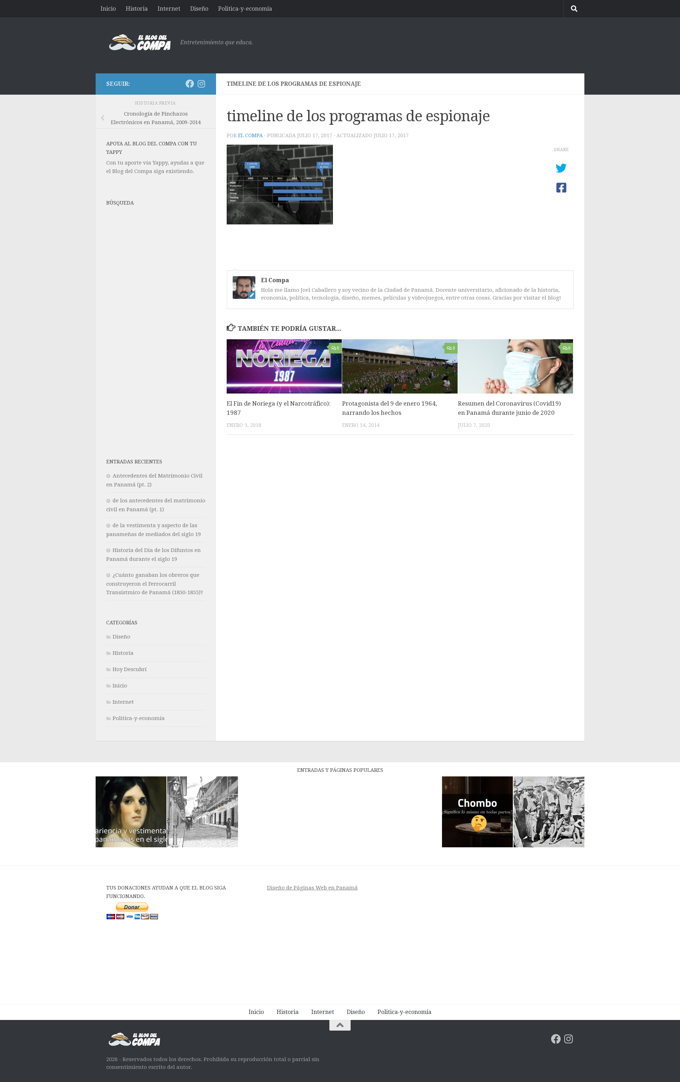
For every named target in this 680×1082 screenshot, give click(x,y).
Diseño (199, 8)
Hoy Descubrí (130, 669)
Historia (137, 8)
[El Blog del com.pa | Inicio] (139, 42)
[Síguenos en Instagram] (201, 83)
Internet (169, 8)
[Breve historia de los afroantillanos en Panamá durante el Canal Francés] (549, 813)
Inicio (108, 8)
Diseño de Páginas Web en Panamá (312, 888)
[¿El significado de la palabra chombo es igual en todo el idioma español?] (477, 813)
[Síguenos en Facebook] (190, 83)
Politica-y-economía (245, 8)
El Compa (250, 135)
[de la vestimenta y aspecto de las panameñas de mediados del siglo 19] (131, 813)
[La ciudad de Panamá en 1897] (202, 813)
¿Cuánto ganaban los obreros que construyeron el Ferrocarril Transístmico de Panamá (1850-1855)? (154, 584)
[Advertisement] (445, 44)
